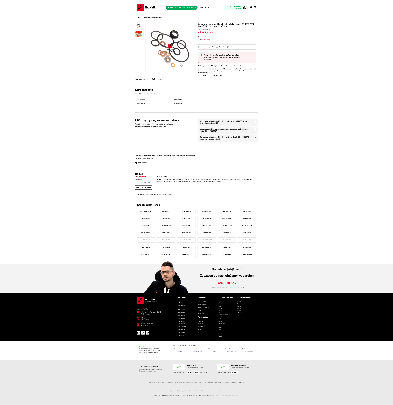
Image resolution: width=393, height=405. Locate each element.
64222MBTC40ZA (145, 211)
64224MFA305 (227, 247)
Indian (220, 319)
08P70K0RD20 (166, 211)
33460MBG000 (206, 225)
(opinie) (211, 32)
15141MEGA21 (145, 233)
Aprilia (220, 302)
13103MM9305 (226, 240)
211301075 (195, 383)
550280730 (178, 383)
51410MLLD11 (182, 329)
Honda (220, 317)
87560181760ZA (247, 225)
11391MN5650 (186, 211)
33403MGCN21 (186, 254)
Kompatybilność (141, 79)
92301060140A (186, 233)
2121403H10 (181, 321)
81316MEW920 (166, 247)
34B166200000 (182, 327)
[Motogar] (146, 7)
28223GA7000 (166, 233)
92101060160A (166, 218)
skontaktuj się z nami (158, 126)
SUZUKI (200, 324)
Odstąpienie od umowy (186, 391)
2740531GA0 (181, 335)
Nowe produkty (202, 302)
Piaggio (221, 325)
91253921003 (186, 247)
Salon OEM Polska (233, 395)
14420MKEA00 (206, 218)
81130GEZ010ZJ (207, 240)
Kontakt (214, 391)
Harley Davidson (223, 314)
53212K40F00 (166, 254)
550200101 (210, 383)
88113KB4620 (247, 211)
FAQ (153, 79)
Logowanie (181, 302)
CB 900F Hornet (167, 194)
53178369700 (207, 233)
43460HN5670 (206, 211)
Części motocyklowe (226, 298)
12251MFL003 (146, 247)
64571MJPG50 (226, 218)
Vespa (220, 334)
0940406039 (181, 309)
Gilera (220, 312)
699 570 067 (227, 283)
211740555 (202, 383)
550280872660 (160, 383)
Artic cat (239, 312)
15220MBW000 (226, 254)
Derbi (220, 308)
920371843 (226, 383)
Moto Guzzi (222, 323)
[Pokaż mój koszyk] (255, 7)
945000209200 (182, 324)
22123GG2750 (247, 240)
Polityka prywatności (202, 391)
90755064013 (146, 240)
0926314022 (181, 315)
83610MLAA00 (247, 254)
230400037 (241, 383)
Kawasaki (221, 321)
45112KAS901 (247, 247)
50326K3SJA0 (227, 233)
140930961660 (170, 383)
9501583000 (145, 225)
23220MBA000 (145, 218)
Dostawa (222, 391)
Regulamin (173, 391)
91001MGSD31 (226, 211)
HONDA (200, 321)
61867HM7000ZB (166, 225)
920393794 (233, 383)
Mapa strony (201, 313)
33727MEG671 (145, 254)
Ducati (220, 310)
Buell (220, 306)
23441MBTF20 (206, 247)
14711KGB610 (247, 233)
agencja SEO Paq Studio (220, 395)
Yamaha (221, 336)
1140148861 (181, 332)
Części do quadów (244, 298)
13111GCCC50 (186, 218)
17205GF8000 (247, 218)
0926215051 (181, 318)
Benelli (220, 304)
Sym (220, 329)
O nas (199, 310)
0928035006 (181, 312)
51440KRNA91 (206, 254)
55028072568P (187, 383)
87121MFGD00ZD (227, 225)
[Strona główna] (139, 17)
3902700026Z (218, 383)
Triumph (221, 332)
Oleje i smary (204, 7)
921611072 (152, 383)
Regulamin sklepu (203, 307)
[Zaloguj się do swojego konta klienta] (251, 7)
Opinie (161, 79)
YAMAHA (200, 329)
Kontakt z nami (202, 304)
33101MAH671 (186, 240)
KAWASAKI (201, 327)
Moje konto (182, 298)
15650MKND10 (166, 240)
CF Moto (239, 310)
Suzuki (220, 327)
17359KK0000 (186, 225)
